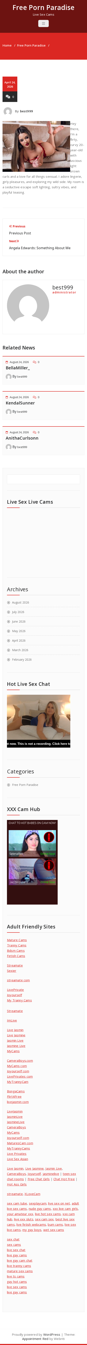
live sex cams (17, 1287)
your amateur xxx (20, 1214)
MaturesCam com (20, 1143)
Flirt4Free (14, 1096)
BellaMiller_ (18, 368)
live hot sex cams (48, 1214)
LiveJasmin (15, 1111)
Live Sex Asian (17, 1159)
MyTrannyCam (17, 1082)
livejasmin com (18, 1102)
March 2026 (20, 650)
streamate (15, 1194)
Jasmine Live (16, 1046)
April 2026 (19, 640)
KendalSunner (20, 403)
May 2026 (19, 631)
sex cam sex (44, 1219)
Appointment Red (35, 1339)
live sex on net (59, 1203)
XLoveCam (32, 1194)
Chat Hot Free (64, 1179)
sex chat (13, 1239)
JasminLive (15, 1116)
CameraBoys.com (20, 1060)
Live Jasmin (15, 1030)
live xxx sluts (23, 1219)
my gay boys (31, 1230)
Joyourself (14, 995)
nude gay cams (40, 1208)
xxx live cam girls (65, 1208)
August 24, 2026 (19, 362)
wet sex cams (53, 1230)
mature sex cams (20, 1271)
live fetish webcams (31, 1224)
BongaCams (16, 1091)
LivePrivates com (20, 1076)
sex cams (14, 1244)
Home (7, 45)
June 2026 (19, 621)
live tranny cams (19, 1266)
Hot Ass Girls (17, 1184)
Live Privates (17, 1153)
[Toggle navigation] (43, 23)
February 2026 (22, 659)
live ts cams (15, 1276)
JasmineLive (15, 1122)
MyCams (13, 1051)
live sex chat (16, 1250)
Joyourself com (18, 1071)
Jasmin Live (15, 1040)
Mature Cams (17, 940)
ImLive (12, 1020)
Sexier (11, 970)
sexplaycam (37, 1203)
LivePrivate (15, 989)
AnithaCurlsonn (22, 438)
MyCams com (17, 1066)
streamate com (18, 980)
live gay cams (17, 1255)
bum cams (55, 1224)
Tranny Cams (16, 945)
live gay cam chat (19, 1260)
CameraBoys (16, 1127)
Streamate (15, 965)
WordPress (51, 1334)
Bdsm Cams (16, 950)
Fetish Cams (16, 956)
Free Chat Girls (39, 1179)
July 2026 (18, 612)
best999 (26, 111)
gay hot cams (17, 1281)
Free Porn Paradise (31, 45)
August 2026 (20, 602)
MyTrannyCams (18, 1148)
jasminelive (51, 1174)
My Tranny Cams (19, 1000)
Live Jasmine (16, 1035)
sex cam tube (17, 1203)
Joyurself (34, 1174)
